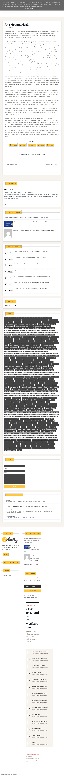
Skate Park (7, 431)
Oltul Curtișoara (26, 399)
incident (51, 378)
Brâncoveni (24, 332)
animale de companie (49, 324)
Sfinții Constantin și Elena (43, 427)
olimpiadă (14, 399)
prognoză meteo (45, 412)
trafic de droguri (34, 441)
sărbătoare (7, 425)
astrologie (51, 328)
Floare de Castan (20, 370)
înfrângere (23, 387)
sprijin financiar (18, 435)
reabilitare (7, 418)
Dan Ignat (53, 349)
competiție (53, 339)
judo (51, 387)
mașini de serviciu (19, 393)
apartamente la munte (10, 328)
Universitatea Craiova (10, 446)
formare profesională (25, 372)
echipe (6, 357)
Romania (37, 420)
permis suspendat (30, 406)
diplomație (54, 353)
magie (31, 391)
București (31, 332)
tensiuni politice (21, 439)
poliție (53, 408)
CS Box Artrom (13, 347)
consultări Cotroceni (21, 343)
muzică (56, 395)
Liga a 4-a (20, 389)
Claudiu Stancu (8, 339)
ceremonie (18, 336)
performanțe (21, 406)
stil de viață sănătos (36, 435)
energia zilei (32, 362)
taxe (39, 437)
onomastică (8, 402)
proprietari (7, 416)
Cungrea (31, 349)
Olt (19, 399)
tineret (28, 439)
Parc (47, 402)
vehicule (34, 446)
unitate (52, 444)
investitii (14, 385)
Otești (22, 402)
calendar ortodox (46, 332)
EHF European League (10, 362)
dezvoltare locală (22, 353)
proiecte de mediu (54, 414)
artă (33, 328)
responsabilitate (9, 420)
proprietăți (15, 416)
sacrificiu (40, 423)
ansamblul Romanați (37, 326)
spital (25, 433)
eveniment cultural (9, 366)
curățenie (46, 349)
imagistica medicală (19, 378)
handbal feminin (9, 376)
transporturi (8, 444)
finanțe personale (9, 370)
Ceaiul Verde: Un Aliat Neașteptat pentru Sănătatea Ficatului (20, 517)
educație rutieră (29, 360)
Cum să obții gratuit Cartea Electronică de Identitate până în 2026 (31, 221)
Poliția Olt (48, 408)
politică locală (40, 408)
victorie (7, 448)
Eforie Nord (46, 360)
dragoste (30, 355)
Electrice (20, 362)
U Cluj (47, 444)
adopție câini (37, 322)
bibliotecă (52, 330)
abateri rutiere (16, 320)
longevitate (25, 391)
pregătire (23, 410)
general (12, 374)
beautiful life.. (14, 774)
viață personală (41, 446)
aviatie (40, 330)
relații (51, 418)
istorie (49, 385)
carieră (52, 334)
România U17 (51, 420)
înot (29, 387)
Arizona (24, 328)
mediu (26, 393)
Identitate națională (46, 376)
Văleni (28, 446)
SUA (49, 435)
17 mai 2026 (24, 318)
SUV (29, 437)
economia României (21, 357)
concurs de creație (39, 341)
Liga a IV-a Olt (35, 389)
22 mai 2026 (8, 320)
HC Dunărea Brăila (19, 376)
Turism (23, 444)
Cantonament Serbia (37, 334)
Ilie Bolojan (55, 376)
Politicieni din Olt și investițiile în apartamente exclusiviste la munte (31, 282)
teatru (6, 439)
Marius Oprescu (9, 393)
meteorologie (51, 393)
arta (29, 328)
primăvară (7, 412)
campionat (15, 334)
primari (50, 410)
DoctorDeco (9, 505)
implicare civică (43, 378)
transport (50, 441)
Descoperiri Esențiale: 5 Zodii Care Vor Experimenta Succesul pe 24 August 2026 (25, 501)
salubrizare (47, 423)
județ (46, 387)
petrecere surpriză (51, 406)
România (43, 420)
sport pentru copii (38, 433)
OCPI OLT (39, 397)
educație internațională (17, 360)
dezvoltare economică (10, 353)
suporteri (14, 437)
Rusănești (19, 423)
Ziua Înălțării (8, 450)
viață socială (50, 446)
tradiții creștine (8, 441)
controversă (41, 343)
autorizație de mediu (24, 330)
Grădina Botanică (30, 374)
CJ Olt (49, 336)
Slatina (14, 431)
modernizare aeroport (18, 395)
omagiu (44, 399)
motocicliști (39, 395)
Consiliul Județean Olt (52, 341)
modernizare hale (30, 395)
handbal (51, 374)
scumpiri (7, 427)
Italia (6, 387)
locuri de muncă (17, 391)
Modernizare (8, 395)
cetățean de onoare (35, 336)
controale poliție (32, 343)
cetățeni (44, 336)
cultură (42, 347)
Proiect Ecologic (54, 412)
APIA (19, 328)
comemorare (37, 339)
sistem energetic (41, 429)
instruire (48, 383)
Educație (7, 360)
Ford (17, 372)
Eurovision (38, 364)
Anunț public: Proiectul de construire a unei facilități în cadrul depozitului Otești (33, 230)
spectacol (52, 431)
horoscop (37, 376)
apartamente (47, 326)
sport (30, 433)
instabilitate (35, 383)
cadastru (38, 332)
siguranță (53, 427)
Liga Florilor (43, 389)
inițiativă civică (8, 383)
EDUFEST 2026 (38, 360)
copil (11, 345)
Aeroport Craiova (47, 322)
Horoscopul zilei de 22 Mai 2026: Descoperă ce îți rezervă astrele (31, 288)
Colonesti (30, 339)
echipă (56, 355)
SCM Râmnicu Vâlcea (53, 425)
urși (18, 446)
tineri (39, 439)
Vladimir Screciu (15, 448)
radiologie (48, 416)
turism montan (30, 444)
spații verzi (36, 431)
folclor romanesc (49, 370)
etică (25, 364)
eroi (13, 364)
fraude (6, 374)
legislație (7, 389)
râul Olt (55, 416)
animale (40, 324)
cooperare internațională (52, 343)
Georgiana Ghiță (20, 374)
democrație (32, 351)
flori (37, 370)
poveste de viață (9, 410)
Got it (37, 8)
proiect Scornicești (9, 414)
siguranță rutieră (21, 429)
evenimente (19, 366)
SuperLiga (7, 437)
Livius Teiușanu (52, 389)
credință (22, 345)
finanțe (50, 368)
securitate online (15, 427)
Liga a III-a (27, 389)
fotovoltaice (55, 372)
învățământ (40, 387)
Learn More (29, 8)
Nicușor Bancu (31, 397)
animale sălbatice (9, 326)
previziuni (30, 410)
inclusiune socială (9, 381)
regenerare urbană (38, 418)
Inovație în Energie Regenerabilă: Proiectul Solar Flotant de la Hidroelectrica (31, 566)
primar (45, 410)
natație (24, 397)
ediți (48, 357)
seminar (23, 427)
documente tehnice (21, 355)
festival (21, 368)
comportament (8, 341)
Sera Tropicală (31, 427)
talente (33, 437)
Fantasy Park (8, 368)
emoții (25, 362)
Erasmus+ (7, 364)
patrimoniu (29, 404)
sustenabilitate (22, 437)
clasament (55, 336)
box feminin (16, 332)
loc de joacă (8, 391)
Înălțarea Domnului (14, 387)
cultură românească (10, 349)
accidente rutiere (43, 320)
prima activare (37, 410)
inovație (16, 383)
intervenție (54, 383)
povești (17, 410)
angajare (34, 324)
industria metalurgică (29, 381)
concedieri (24, 341)
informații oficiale (41, 381)
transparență (43, 441)
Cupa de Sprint (38, 349)
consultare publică (9, 343)
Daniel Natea (8, 351)
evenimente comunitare (29, 366)
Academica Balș (26, 320)
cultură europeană (50, 347)
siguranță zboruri (31, 429)
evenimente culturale (42, 366)
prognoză (36, 412)
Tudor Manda (16, 444)
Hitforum (8, 500)
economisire (41, 357)
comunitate (17, 341)
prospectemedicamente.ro (32, 754)
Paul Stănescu (44, 404)
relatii (47, 418)
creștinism (28, 345)
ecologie (12, 357)
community (45, 339)
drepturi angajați (39, 355)
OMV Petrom (51, 399)
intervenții (7, 385)
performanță (53, 404)
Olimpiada (7, 399)
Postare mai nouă (12, 165)
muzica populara (48, 395)
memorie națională (41, 393)
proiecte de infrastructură (41, 414)
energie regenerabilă (48, 362)
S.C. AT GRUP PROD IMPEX (30, 423)
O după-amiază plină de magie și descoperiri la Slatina (28, 263)
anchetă (28, 324)
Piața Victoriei (15, 408)
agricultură (55, 322)
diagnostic (30, 353)
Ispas (45, 385)
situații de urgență (51, 429)
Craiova (16, 345)
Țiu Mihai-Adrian (40, 444)
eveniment (55, 364)
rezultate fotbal (18, 420)
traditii (44, 439)
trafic (26, 441)
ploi (28, 408)
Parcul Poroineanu (9, 404)
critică (6, 347)
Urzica (22, 446)
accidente (34, 320)
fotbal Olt (47, 372)
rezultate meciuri (29, 420)
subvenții (54, 435)
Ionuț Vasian (38, 385)
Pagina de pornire (7, 575)
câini (13, 336)
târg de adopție (52, 437)
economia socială (32, 357)
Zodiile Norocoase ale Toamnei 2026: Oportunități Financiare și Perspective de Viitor (26, 506)
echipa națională (49, 355)
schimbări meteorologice (40, 425)
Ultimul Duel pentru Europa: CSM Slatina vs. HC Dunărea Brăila (30, 257)
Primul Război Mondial (17, 412)
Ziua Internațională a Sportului (47, 448)
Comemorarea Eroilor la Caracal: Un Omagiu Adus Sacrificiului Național (32, 251)
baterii (45, 330)
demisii (25, 351)
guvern (38, 374)
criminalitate (36, 345)
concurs (31, 341)
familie (51, 366)
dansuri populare (17, 351)
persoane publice (41, 406)
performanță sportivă (10, 406)
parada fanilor (41, 402)
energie (38, 362)
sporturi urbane (9, 435)
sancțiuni (54, 423)
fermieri (15, 368)
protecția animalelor (25, 416)
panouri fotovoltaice (30, 402)
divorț (13, 355)
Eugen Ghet (31, 364)
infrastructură (50, 381)
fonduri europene (9, 372)
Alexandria (21, 324)
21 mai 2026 (48, 318)
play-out (23, 408)
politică (33, 408)
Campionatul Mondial (25, 334)
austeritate (7, 330)
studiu (44, 435)
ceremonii (25, 336)
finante (38, 368)
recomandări (15, 418)
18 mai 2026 (32, 318)
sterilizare (26, 435)
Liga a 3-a (14, 389)
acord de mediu (53, 320)
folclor (41, 370)
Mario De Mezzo (53, 391)
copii (6, 345)
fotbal (33, 372)
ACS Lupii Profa (8, 322)
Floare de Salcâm (30, 370)
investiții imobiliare (28, 385)
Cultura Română (35, 347)
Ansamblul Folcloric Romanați (23, 326)
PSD (33, 416)
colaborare (23, 339)
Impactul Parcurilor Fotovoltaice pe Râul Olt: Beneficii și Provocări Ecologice (33, 270)
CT (28, 347)
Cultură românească (22, 349)
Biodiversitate (8, 332)
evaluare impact (47, 364)
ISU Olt (54, 385)
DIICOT (48, 353)
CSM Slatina (22, 347)
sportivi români (48, 433)
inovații (28, 383)
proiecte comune (29, 414)
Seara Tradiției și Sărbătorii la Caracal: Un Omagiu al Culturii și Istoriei (32, 276)
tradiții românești (19, 441)
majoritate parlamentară (41, 391)
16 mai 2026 (16, 318)
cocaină (16, 339)
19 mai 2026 (40, 318)
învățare (34, 387)
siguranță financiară (10, 429)
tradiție (50, 439)
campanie (55, 332)
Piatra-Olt (7, 408)
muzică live (7, 397)
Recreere (23, 418)
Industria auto (19, 381)
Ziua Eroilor (35, 448)
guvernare (44, 374)
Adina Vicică (17, 322)
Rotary (6, 423)
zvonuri (19, 450)
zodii (14, 450)
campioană (7, 334)
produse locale (28, 412)
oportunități (16, 402)
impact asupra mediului (32, 378)
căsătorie (7, 336)
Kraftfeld (56, 387)
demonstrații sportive (42, 351)
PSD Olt (37, 416)
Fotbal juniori (40, 372)
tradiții (55, 439)
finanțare (44, 368)
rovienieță (12, 423)
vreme (22, 448)
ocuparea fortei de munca (50, 397)
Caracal (46, 334)
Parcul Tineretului (20, 404)
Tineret (34, 439)
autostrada (34, 330)
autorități (15, 330)
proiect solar (19, 414)
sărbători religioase (17, 425)
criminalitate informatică (47, 345)
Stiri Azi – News (10, 510)
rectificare (29, 418)
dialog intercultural (39, 353)
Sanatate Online (10, 516)
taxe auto (44, 437)
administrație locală (27, 322)
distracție (7, 355)
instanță (42, 383)
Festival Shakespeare (30, 368)
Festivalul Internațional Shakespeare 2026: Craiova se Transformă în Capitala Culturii (26, 217)
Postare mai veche (51, 165)
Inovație (22, 383)
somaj (30, 431)
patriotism (36, 404)
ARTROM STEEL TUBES (41, 328)
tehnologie (12, 439)
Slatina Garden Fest (22, 431)
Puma (43, 416)
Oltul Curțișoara (36, 399)
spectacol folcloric (9, 433)
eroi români (18, 364)
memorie (33, 393)
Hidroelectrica (29, 376)
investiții (20, 385)
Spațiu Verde (45, 431)
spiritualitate (19, 433)
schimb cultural (27, 425)
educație (53, 357)
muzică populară (16, 397)
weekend (28, 448)
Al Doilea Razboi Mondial (11, 324)
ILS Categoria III (8, 378)
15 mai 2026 (8, 318)
